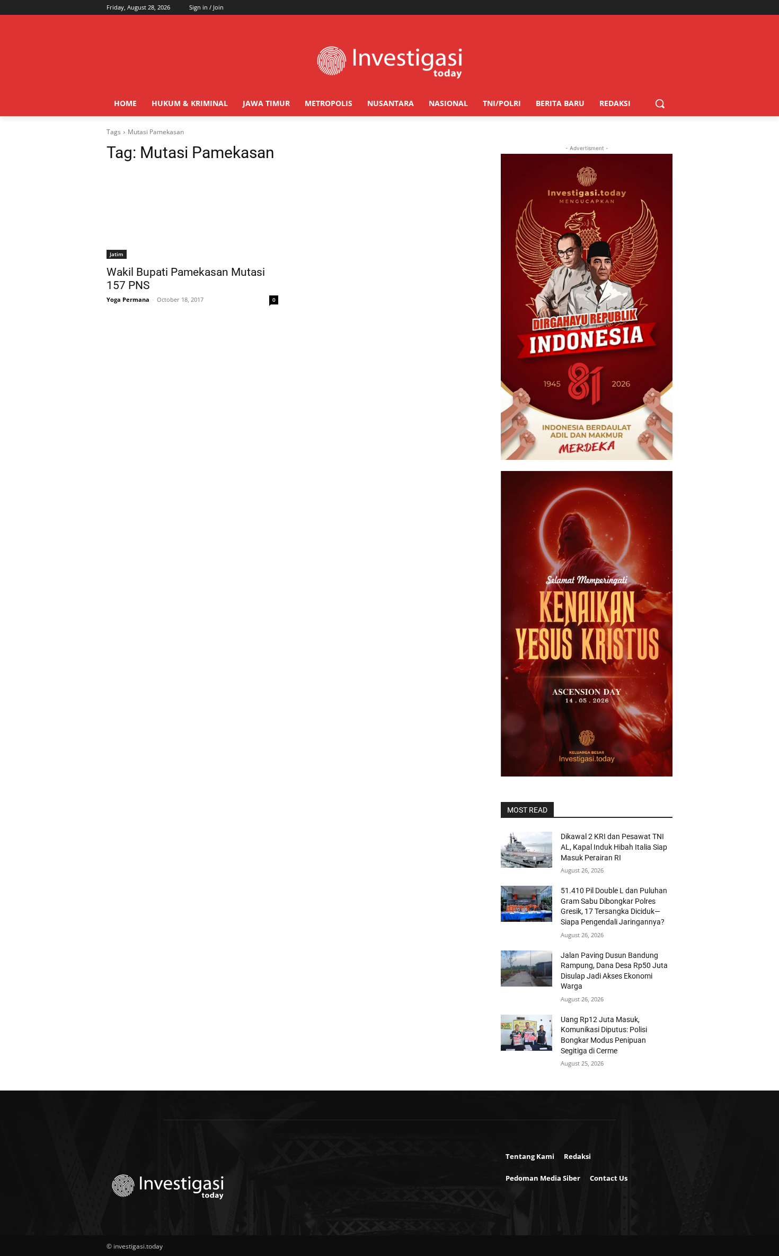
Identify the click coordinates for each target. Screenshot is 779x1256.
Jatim (116, 254)
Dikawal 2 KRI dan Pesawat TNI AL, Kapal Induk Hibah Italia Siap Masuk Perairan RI (614, 846)
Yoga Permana (128, 299)
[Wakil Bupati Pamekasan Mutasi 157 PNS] (192, 216)
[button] (659, 103)
